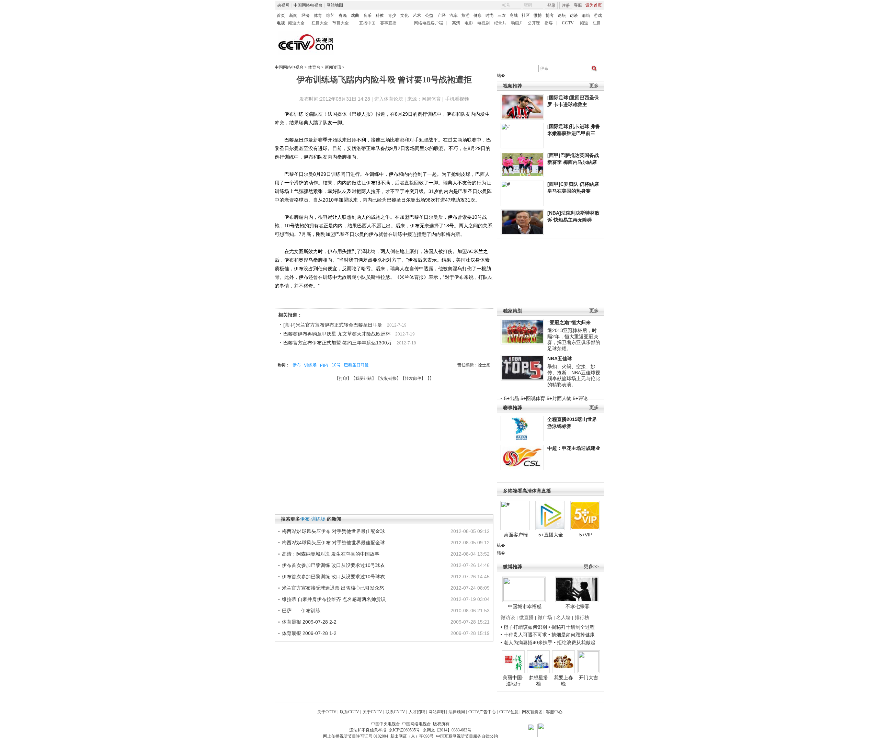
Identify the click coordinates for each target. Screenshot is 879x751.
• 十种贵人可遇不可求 (524, 634)
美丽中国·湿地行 (513, 680)
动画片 (517, 23)
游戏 (598, 15)
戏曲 (355, 15)
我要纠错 (363, 378)
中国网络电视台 (308, 5)
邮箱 (586, 15)
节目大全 (340, 23)
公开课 (534, 23)
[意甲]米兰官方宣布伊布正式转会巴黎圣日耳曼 (332, 325)
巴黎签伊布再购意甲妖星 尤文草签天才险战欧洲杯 (336, 334)
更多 (594, 85)
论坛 (562, 15)
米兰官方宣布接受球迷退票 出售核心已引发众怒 (333, 588)
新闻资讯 (333, 67)
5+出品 (511, 398)
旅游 (465, 15)
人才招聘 (417, 711)
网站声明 (437, 711)
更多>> (591, 566)
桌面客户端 (516, 534)
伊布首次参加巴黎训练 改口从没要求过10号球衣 (333, 565)
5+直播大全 (550, 534)
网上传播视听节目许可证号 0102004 (355, 736)
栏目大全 (319, 23)
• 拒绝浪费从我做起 (574, 642)
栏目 (597, 23)
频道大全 (296, 23)
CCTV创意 (508, 711)
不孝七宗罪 (578, 606)
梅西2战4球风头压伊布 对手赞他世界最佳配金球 (333, 531)
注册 (566, 5)
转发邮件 (413, 378)
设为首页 (593, 5)
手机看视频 (457, 99)
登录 (551, 5)
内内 (324, 365)
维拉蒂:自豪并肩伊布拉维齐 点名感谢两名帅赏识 (334, 599)
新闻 (293, 15)
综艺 (330, 15)
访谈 (574, 15)
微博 (538, 15)
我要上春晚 (563, 680)
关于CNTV (372, 711)
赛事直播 (388, 23)
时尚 (490, 15)
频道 (584, 23)
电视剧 (483, 23)
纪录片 (500, 23)
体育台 (314, 67)
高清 (456, 23)
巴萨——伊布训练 (301, 610)
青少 (392, 15)
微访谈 (508, 617)
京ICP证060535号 (404, 730)
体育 (318, 15)
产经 (441, 15)
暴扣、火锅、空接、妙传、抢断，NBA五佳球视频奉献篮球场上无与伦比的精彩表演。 (573, 375)
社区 (526, 15)
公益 (429, 15)
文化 (404, 15)
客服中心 (554, 711)
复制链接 (388, 378)
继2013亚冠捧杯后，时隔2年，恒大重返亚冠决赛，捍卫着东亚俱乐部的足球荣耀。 (573, 339)
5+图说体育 (533, 398)
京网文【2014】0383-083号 (447, 730)
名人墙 (563, 617)
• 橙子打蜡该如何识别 (524, 627)
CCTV (568, 23)
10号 (336, 365)
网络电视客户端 (428, 23)
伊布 (297, 365)
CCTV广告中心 (482, 711)
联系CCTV (349, 711)
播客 (549, 23)
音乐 (367, 15)
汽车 (453, 15)
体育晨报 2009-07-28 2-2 (309, 622)
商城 (514, 15)
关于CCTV (326, 711)
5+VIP (585, 534)
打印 (343, 378)
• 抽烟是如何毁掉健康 (571, 634)
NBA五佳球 (559, 358)
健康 (477, 15)
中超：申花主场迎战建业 (573, 448)
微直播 (526, 617)
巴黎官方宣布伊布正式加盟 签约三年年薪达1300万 (337, 342)
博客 (550, 15)
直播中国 (367, 23)
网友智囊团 (532, 711)
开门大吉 (588, 677)
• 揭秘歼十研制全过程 (571, 627)
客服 (578, 5)
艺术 (417, 15)
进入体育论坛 (388, 99)
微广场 (545, 617)
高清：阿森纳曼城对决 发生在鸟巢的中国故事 (330, 554)
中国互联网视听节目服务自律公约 (467, 736)
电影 (469, 23)
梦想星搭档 (538, 680)
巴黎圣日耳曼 (356, 365)
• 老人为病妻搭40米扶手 (526, 642)
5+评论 (580, 398)
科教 (380, 15)
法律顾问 (456, 711)
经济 (305, 15)
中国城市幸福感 (524, 606)
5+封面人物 (559, 398)
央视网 (283, 5)
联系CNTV (395, 711)
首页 (281, 15)
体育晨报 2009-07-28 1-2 (309, 633)
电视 (281, 23)
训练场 (310, 365)
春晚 (343, 15)
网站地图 (335, 5)
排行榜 (582, 617)
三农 (502, 15)
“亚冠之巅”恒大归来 (569, 322)
